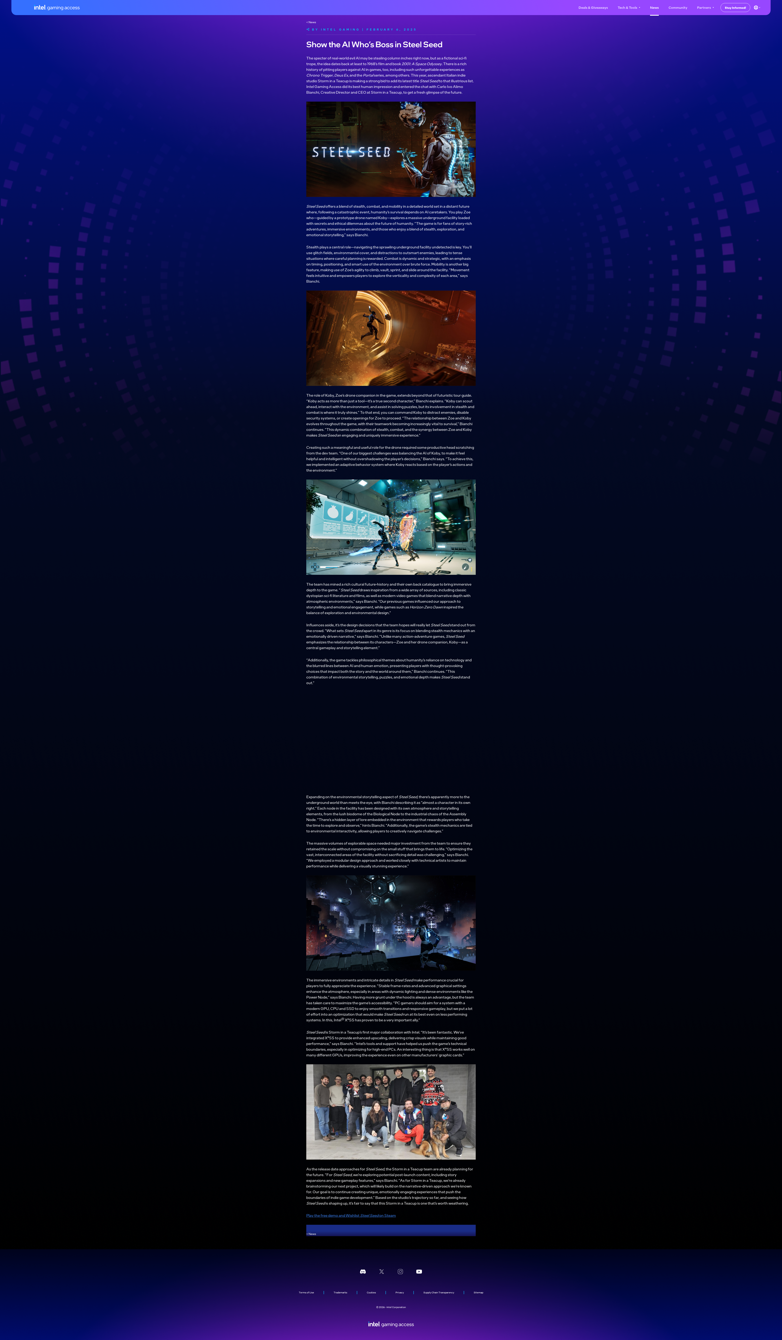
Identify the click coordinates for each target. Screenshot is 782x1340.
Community (678, 7)
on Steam (387, 1215)
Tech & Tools (627, 7)
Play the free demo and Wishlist (333, 1215)
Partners (704, 7)
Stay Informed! (735, 7)
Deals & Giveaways (593, 7)
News (654, 7)
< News (311, 22)
